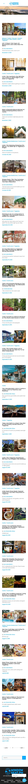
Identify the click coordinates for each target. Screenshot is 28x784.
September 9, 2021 (7, 293)
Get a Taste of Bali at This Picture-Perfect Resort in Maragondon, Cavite (13, 698)
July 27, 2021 (5, 741)
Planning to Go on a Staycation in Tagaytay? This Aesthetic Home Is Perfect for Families (13, 215)
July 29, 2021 (5, 673)
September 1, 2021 (7, 434)
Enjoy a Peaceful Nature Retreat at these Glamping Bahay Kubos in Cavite (13, 111)
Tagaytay (4, 40)
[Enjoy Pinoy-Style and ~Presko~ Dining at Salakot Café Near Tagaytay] (14, 656)
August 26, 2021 (6, 535)
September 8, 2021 (7, 325)
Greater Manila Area (12, 141)
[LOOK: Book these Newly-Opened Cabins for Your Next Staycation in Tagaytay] (14, 485)
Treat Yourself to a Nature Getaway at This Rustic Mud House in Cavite (13, 317)
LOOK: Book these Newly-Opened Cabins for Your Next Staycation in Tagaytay (13, 492)
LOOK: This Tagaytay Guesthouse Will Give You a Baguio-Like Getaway (14, 458)
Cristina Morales (8, 289)
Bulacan (4, 38)
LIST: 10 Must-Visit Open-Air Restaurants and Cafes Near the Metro (12, 44)
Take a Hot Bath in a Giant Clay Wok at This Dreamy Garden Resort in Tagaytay (13, 424)
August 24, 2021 (6, 604)
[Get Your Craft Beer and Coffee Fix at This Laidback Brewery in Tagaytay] (14, 622)
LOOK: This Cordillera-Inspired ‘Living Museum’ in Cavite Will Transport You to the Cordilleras (14, 595)
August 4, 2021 (6, 638)
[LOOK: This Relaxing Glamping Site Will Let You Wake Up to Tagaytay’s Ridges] (14, 138)
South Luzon (10, 73)
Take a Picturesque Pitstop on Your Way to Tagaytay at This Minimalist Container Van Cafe (13, 285)
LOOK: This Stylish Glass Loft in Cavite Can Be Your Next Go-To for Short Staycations (13, 350)
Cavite (9, 38)
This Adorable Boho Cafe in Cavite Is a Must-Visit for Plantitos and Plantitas (14, 390)
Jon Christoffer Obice (9, 394)
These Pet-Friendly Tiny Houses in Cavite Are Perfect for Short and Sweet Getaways (13, 560)
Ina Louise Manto (8, 48)
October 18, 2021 (6, 190)
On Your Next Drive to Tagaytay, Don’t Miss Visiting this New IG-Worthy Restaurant (12, 250)
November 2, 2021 (6, 85)
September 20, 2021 (7, 225)
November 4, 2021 (6, 52)
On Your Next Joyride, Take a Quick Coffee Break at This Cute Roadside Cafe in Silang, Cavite (13, 731)
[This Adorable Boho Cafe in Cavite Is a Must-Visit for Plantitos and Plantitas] (14, 382)
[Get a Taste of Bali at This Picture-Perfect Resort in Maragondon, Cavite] (14, 691)
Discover (14, 38)
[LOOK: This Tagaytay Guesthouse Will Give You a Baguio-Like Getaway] (14, 451)
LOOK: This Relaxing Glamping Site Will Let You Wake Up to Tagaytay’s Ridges (13, 146)
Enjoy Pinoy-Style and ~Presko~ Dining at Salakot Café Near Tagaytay (12, 664)
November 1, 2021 (6, 120)
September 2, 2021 (7, 399)
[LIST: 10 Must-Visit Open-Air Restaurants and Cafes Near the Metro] (14, 35)
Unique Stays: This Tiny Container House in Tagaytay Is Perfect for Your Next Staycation (13, 181)
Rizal (19, 39)
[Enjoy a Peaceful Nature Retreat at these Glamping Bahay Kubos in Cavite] (14, 103)
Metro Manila (13, 39)
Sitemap (6, 781)
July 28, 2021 (5, 706)
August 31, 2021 (6, 467)
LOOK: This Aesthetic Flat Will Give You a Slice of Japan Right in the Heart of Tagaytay (13, 78)
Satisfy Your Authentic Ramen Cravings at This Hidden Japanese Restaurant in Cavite (13, 527)
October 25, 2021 (6, 154)
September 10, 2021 (7, 259)
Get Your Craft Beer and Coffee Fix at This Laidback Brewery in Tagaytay (13, 630)
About (3, 780)
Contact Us (10, 780)
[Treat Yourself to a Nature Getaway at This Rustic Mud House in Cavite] (14, 310)
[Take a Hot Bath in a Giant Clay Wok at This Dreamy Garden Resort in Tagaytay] (14, 417)
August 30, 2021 (6, 502)
